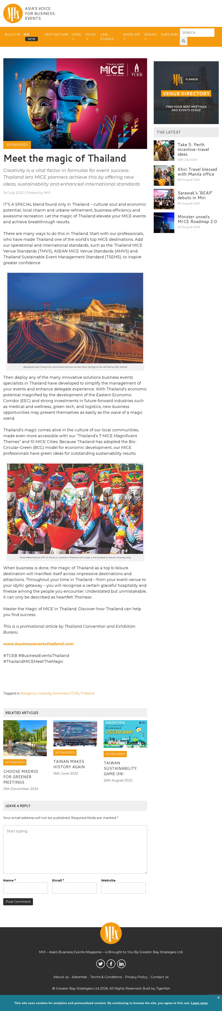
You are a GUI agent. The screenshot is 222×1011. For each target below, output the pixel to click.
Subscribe (169, 34)
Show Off (131, 34)
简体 (26, 34)
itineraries (60, 693)
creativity (44, 693)
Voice (91, 34)
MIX (47, 193)
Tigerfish (163, 988)
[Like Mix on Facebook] (111, 963)
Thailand (87, 693)
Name (9, 880)
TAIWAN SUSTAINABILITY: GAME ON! (121, 768)
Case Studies (107, 36)
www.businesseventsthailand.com (38, 644)
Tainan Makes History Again (69, 764)
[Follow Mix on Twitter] (100, 963)
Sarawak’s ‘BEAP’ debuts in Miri (195, 195)
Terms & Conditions (106, 977)
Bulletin (12, 34)
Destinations (56, 34)
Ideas (76, 34)
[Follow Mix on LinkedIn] (121, 963)
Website (108, 880)
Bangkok (27, 693)
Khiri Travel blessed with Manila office (197, 171)
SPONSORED (17, 144)
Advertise (79, 977)
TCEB (74, 693)
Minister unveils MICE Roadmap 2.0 (197, 219)
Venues (150, 34)
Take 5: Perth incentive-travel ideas (193, 149)
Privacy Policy (136, 977)
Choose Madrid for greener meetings (20, 776)
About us (61, 977)
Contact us (159, 977)
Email (58, 880)
